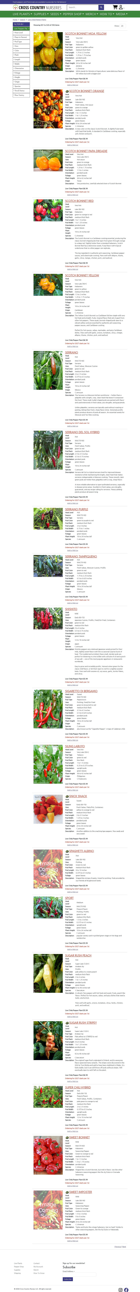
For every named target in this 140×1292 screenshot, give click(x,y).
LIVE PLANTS (21, 14)
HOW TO (106, 14)
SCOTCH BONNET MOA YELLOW (85, 33)
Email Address (69, 1271)
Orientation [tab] (19, 68)
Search (22, 19)
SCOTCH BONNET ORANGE (86, 91)
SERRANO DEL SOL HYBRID (82, 432)
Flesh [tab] (17, 55)
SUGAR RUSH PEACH (78, 955)
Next (124, 1246)
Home (15, 19)
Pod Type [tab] (18, 42)
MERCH (91, 14)
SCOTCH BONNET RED (79, 201)
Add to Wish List (72, 85)
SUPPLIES (40, 14)
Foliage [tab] (17, 73)
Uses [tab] (16, 46)
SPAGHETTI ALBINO (81, 851)
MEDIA (120, 14)
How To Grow (39, 1273)
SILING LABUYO (75, 746)
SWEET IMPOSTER (80, 1192)
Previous (118, 1246)
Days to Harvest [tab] (21, 37)
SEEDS (54, 14)
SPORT (69, 898)
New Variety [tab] (19, 95)
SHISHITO (71, 609)
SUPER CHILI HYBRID (78, 1087)
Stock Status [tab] (19, 91)
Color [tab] (17, 51)
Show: (116, 26)
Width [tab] (17, 64)
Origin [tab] (17, 82)
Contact (37, 1263)
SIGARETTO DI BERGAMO (81, 691)
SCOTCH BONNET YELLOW (82, 275)
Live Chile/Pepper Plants (37, 19)
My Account (38, 1266)
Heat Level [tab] (19, 33)
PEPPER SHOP (72, 14)
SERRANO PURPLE (76, 509)
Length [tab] (17, 59)
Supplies (17, 1270)
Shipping (17, 1273)
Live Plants (18, 1263)
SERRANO (71, 352)
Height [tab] (17, 77)
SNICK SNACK (78, 796)
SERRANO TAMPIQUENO (81, 556)
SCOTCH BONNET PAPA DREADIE (86, 151)
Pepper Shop (19, 1266)
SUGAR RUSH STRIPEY (83, 1022)
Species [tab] (17, 86)
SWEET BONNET (79, 1137)
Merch (36, 1270)
